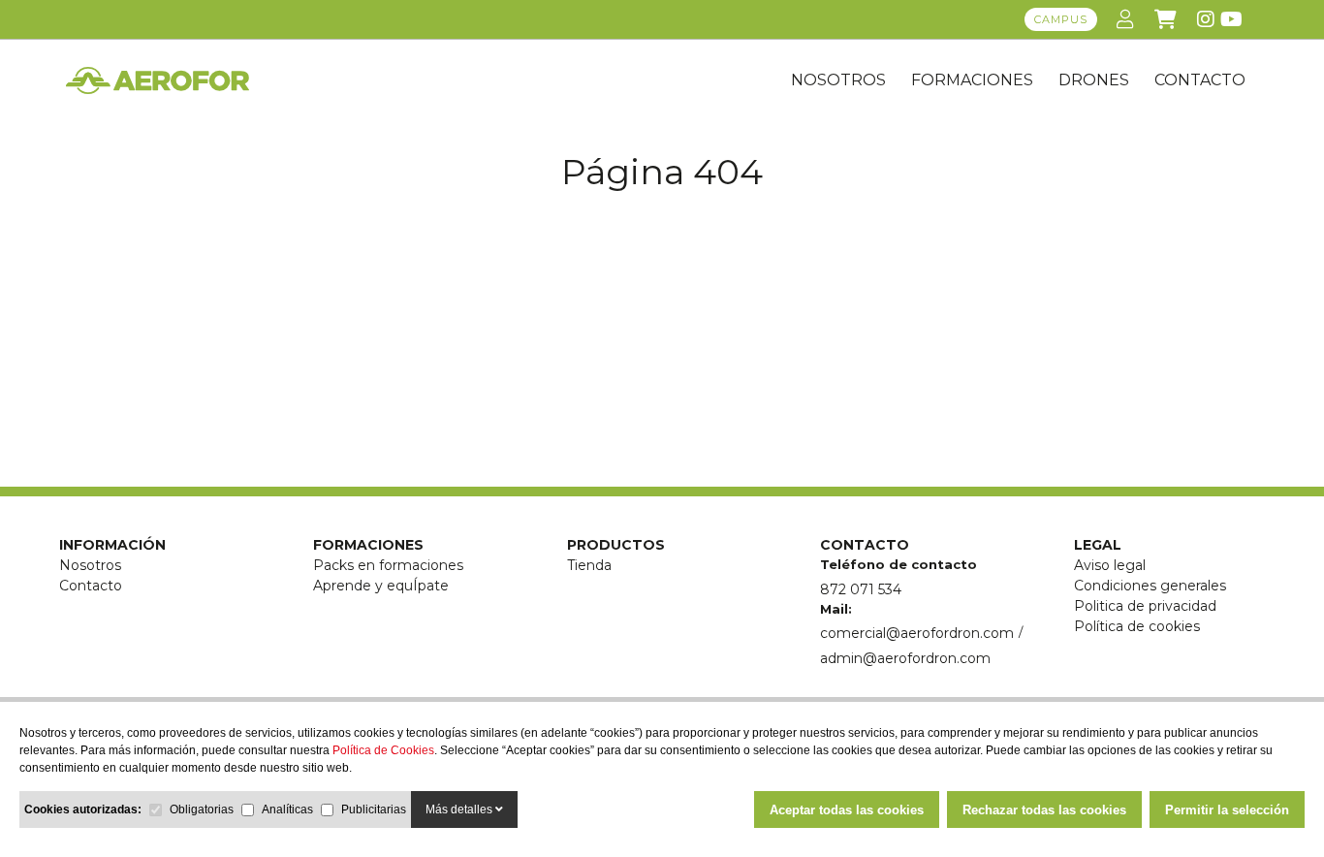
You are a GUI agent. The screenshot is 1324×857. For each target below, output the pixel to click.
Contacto (90, 585)
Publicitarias (373, 809)
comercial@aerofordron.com (917, 633)
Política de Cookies (383, 750)
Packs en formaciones (388, 565)
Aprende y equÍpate (381, 585)
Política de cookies (1137, 626)
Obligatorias (202, 809)
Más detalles (460, 809)
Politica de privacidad (1145, 606)
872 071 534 (860, 589)
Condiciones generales (1150, 585)
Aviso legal (1110, 565)
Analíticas (287, 809)
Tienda (589, 565)
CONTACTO (1199, 80)
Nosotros (838, 80)
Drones (1093, 80)
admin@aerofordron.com (905, 658)
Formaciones (972, 80)
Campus (1061, 19)
